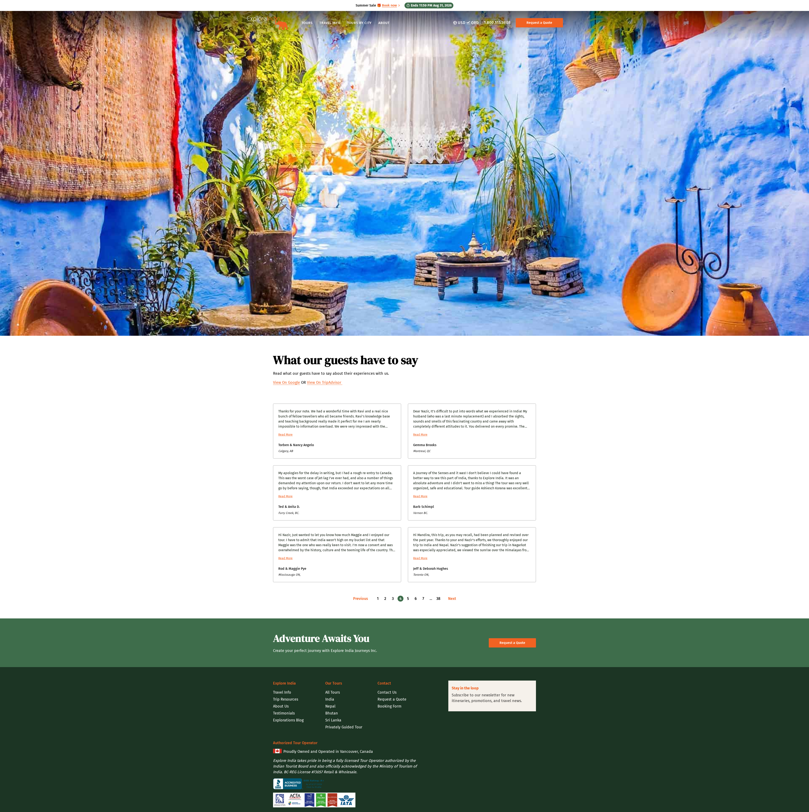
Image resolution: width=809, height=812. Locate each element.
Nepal (330, 706)
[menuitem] (297, 692)
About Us (281, 706)
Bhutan (331, 713)
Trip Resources (285, 699)
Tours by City (359, 23)
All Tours (332, 692)
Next (452, 598)
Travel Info (329, 23)
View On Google (286, 382)
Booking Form (389, 706)
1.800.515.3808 (497, 22)
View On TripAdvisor (324, 382)
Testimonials (284, 713)
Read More (285, 434)
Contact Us (387, 692)
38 (438, 598)
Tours (307, 23)
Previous (360, 598)
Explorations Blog (288, 720)
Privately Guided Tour (343, 727)
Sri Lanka (333, 720)
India (329, 699)
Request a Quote (539, 23)
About (384, 23)
